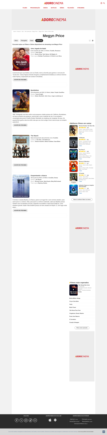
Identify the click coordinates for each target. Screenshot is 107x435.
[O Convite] (73, 178)
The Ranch (34, 136)
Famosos (19, 31)
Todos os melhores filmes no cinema (82, 199)
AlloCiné (72, 419)
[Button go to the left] (90, 41)
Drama (56, 177)
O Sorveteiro (72, 319)
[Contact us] (35, 420)
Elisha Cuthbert (49, 141)
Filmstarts (84, 419)
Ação (52, 92)
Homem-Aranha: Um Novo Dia (86, 125)
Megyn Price (34, 31)
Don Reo (39, 139)
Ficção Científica (59, 92)
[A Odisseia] (73, 142)
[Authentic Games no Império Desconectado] (73, 190)
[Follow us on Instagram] (26, 420)
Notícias (54, 7)
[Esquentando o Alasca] (21, 186)
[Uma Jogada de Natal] (21, 59)
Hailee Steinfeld (39, 96)
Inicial (14, 31)
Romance (57, 50)
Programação (35, 7)
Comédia (55, 137)
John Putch (38, 52)
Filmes (25, 7)
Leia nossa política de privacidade (85, 431)
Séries (62, 7)
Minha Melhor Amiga (74, 298)
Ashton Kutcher (39, 141)
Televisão (70, 7)
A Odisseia (82, 137)
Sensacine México (79, 423)
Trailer (80, 133)
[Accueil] (53, 3)
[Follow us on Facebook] (17, 420)
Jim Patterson (46, 139)
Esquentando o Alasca (39, 175)
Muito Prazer (72, 307)
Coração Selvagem (74, 322)
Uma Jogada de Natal (38, 48)
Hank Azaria (47, 181)
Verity (70, 304)
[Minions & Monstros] (73, 166)
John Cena (48, 96)
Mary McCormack (56, 181)
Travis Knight (39, 94)
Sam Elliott (57, 141)
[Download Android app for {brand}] (56, 420)
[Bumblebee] (21, 100)
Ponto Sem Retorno (74, 316)
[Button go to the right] (93, 41)
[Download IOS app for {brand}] (50, 420)
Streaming (80, 7)
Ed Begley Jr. (53, 54)
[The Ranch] (21, 146)
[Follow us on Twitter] (21, 420)
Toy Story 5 (82, 149)
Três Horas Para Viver (75, 310)
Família (52, 50)
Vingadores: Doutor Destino (76, 313)
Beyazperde (85, 421)
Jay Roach (38, 179)
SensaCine (72, 421)
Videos (45, 7)
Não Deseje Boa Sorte (84, 285)
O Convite (81, 173)
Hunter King (38, 54)
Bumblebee (35, 90)
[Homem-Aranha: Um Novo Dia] (73, 130)
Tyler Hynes (45, 54)
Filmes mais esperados (82, 327)
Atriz (23, 31)
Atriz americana (28, 31)
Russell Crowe (39, 181)
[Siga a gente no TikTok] (31, 420)
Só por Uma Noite (74, 301)
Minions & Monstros (84, 161)
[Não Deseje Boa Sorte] (73, 289)
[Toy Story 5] (73, 154)
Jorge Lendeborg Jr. (57, 96)
